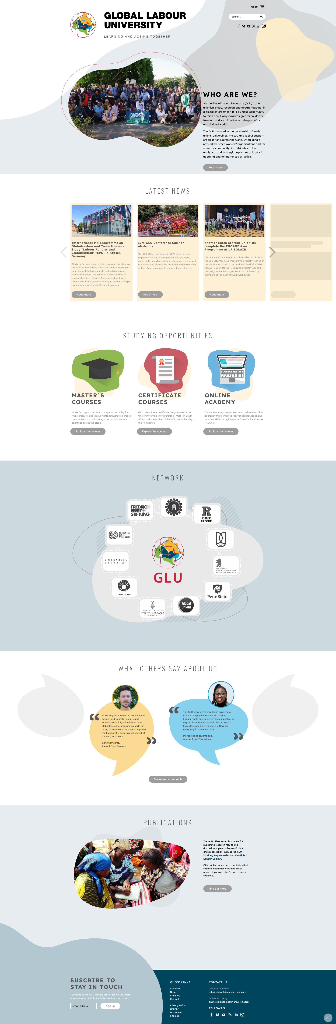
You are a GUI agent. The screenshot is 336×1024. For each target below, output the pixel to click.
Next (272, 252)
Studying (175, 995)
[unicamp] (124, 587)
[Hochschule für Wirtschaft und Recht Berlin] (226, 566)
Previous (63, 252)
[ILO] (119, 535)
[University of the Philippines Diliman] (173, 507)
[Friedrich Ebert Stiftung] (140, 510)
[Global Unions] (185, 605)
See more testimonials (168, 779)
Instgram (264, 26)
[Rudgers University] (206, 514)
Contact (174, 999)
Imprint (174, 1008)
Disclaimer (176, 1012)
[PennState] (217, 591)
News (173, 992)
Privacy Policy (178, 1005)
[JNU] (220, 539)
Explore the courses (88, 431)
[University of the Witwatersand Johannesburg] (152, 608)
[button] (228, 6)
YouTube (249, 26)
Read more (215, 167)
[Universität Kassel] (115, 561)
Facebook (238, 26)
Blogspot (254, 26)
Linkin (259, 26)
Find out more (217, 888)
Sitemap (174, 1015)
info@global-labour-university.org (227, 992)
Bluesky (243, 26)
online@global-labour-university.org (228, 1001)
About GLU (176, 988)
